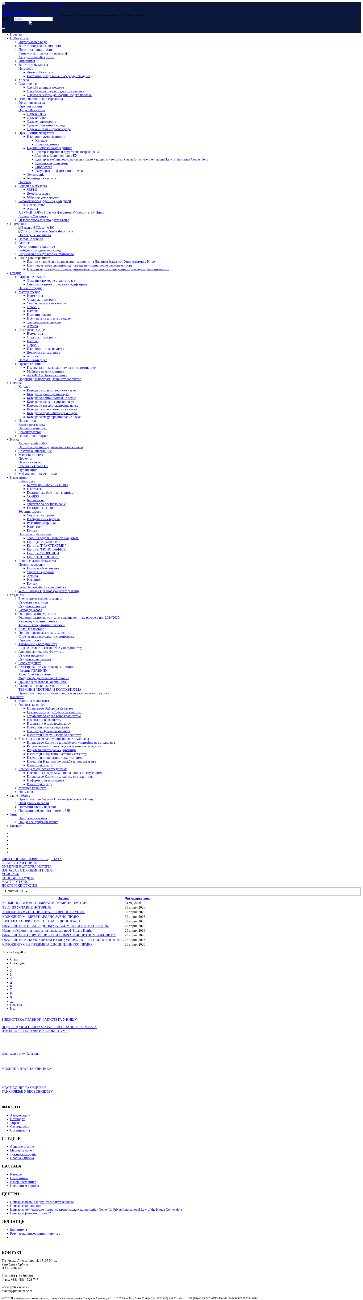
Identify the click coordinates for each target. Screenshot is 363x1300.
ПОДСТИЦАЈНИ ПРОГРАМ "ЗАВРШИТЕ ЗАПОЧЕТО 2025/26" (49, 1027)
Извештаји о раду (39, 765)
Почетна (16, 34)
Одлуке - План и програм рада (49, 129)
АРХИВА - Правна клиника (47, 375)
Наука (14, 439)
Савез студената (29, 663)
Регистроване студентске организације (46, 667)
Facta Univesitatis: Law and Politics (42, 587)
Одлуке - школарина (41, 121)
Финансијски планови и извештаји (43, 53)
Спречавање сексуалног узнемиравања (46, 254)
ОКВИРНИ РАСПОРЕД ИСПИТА (27, 866)
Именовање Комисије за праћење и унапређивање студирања (71, 742)
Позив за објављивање (43, 568)
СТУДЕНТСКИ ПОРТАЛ (20, 863)
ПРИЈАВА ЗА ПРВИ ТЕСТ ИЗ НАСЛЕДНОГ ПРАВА (41, 921)
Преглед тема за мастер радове (49, 318)
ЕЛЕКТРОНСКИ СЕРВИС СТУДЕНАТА (32, 859)
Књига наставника (31, 424)
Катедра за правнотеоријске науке (51, 390)
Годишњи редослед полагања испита (44, 632)
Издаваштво (19, 477)
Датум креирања (137, 898)
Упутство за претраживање (46, 504)
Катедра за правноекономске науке (52, 409)
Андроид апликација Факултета (41, 651)
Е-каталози (35, 489)
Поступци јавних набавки (37, 807)
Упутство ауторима (40, 515)
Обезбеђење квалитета (34, 235)
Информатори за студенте (45, 780)
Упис (13, 814)
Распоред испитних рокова (37, 621)
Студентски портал (32, 606)
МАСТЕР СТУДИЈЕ (16, 881)
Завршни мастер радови (44, 322)
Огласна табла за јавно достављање (43, 220)
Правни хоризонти (31, 564)
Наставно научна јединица (46, 136)
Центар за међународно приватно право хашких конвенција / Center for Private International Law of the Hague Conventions (121, 159)
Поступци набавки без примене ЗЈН (44, 810)
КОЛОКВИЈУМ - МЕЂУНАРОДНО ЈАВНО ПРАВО (40, 916)
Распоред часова (30, 610)
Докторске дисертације (43, 352)
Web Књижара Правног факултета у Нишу (48, 591)
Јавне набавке (20, 795)
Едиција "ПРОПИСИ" (43, 557)
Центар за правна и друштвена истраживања (67, 152)
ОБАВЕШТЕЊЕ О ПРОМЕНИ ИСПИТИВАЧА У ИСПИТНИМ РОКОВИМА (59, 935)
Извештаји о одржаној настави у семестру (57, 754)
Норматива (18, 224)
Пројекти (25, 458)
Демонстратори (29, 432)
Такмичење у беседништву (37, 644)
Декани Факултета (40, 72)
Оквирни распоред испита (37, 614)
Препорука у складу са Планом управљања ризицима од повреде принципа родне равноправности (98, 269)
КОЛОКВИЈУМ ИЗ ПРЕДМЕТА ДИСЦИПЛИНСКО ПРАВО (47, 944)
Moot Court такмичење (34, 674)
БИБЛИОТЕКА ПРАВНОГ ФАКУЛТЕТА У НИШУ (39, 1019)
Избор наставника (23, 1182)
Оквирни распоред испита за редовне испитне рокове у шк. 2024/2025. (69, 617)
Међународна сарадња (43, 197)
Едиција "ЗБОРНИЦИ (43, 553)
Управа (23, 80)
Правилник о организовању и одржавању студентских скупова (63, 693)
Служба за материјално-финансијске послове (59, 95)
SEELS (32, 189)
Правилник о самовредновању (49, 723)
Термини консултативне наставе (41, 625)
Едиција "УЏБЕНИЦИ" (44, 542)
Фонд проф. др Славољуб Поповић (43, 678)
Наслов (63, 898)
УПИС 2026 (10, 874)
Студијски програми (41, 299)
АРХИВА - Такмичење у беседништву (54, 648)
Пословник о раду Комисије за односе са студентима (65, 773)
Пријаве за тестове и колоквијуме (42, 682)
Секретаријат (27, 83)
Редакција (34, 579)
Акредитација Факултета (36, 57)
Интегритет (26, 61)
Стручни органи (30, 106)
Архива (32, 208)
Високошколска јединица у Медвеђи (44, 201)
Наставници (27, 420)
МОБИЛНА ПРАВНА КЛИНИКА (26, 1069)
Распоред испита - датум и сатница (43, 685)
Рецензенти (35, 526)
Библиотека (43, 167)
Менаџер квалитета (32, 788)
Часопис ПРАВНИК (32, 670)
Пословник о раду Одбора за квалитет (54, 712)
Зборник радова (29, 511)
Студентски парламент (34, 659)
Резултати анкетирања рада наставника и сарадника (64, 746)
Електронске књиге (41, 507)
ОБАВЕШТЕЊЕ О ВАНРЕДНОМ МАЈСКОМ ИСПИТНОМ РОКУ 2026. (55, 926)
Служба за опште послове (45, 87)
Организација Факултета (36, 133)
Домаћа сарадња (38, 193)
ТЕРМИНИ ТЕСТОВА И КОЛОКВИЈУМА (50, 689)
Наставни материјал (32, 360)
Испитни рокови (39, 314)
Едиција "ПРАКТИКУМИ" (46, 545)
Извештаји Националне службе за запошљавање (61, 761)
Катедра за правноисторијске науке (52, 413)
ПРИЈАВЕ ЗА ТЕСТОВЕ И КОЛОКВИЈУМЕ (35, 1031)
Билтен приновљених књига (47, 485)
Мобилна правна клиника (45, 371)
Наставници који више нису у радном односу (59, 76)
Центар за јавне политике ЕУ (56, 155)
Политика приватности (35, 49)
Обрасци (33, 307)
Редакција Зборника (41, 523)
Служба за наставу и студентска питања (55, 91)
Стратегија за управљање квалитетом (54, 716)
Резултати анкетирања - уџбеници (51, 750)
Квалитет (17, 697)
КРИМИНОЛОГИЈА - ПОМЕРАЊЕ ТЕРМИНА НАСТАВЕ (45, 903)
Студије (24, 242)
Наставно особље (30, 239)
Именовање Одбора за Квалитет (50, 708)
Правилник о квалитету (44, 720)
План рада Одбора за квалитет (48, 731)
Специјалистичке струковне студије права (57, 284)
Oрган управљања (31, 102)
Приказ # (12, 891)
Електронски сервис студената (40, 598)
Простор (24, 182)
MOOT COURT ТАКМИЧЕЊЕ (24, 1087)
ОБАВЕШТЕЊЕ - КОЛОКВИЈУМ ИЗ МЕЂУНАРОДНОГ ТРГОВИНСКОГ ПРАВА (63, 940)
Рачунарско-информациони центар (60, 170)
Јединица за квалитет (42, 178)
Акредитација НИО (32, 443)
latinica (22, 23)
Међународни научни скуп (37, 473)
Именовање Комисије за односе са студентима (60, 776)
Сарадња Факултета (32, 186)
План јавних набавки (33, 803)
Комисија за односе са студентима (42, 769)
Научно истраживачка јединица (49, 148)
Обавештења (36, 205)
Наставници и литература (45, 348)
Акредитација (20, 1115)
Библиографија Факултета (37, 560)
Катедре (41, 140)
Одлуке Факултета (31, 110)
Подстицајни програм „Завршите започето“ (49, 379)
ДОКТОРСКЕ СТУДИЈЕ (19, 885)
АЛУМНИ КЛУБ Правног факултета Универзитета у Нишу (61, 212)
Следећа (16, 1005)
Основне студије (30, 288)
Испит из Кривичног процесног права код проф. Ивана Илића (47, 930)
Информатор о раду (32, 42)
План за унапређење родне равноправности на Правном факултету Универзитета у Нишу (91, 261)
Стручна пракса (29, 640)
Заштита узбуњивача (33, 64)
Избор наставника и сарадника (40, 99)
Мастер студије (29, 292)
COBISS (33, 496)
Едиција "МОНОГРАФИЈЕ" (47, 549)
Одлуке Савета (37, 117)
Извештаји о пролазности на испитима (55, 757)
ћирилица (9, 23)
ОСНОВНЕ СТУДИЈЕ (18, 878)
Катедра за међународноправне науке (54, 417)
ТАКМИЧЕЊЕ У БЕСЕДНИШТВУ (27, 1091)
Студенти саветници (33, 602)
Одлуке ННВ (36, 114)
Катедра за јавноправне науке (48, 394)
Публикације (27, 470)
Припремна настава (32, 818)
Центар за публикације (51, 163)
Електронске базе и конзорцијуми (51, 492)
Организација (20, 1130)
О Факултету (19, 38)
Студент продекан (31, 655)
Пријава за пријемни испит (38, 822)
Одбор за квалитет (31, 704)
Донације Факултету (33, 216)
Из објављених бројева (43, 519)
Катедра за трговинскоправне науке (52, 405)
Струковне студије (31, 277)
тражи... (7, 19)
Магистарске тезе (30, 454)
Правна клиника (47, 144)
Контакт (33, 530)
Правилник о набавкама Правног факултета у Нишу (55, 799)
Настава (32, 311)
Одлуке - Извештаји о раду (46, 125)
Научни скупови (30, 462)
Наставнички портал (33, 436)
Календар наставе (31, 629)
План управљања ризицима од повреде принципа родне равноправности (79, 265)
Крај (13, 1008)
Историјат (25, 68)
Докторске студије (31, 330)
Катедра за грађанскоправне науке (51, 401)
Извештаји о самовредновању (48, 727)
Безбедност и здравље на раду (39, 250)
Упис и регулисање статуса (46, 303)
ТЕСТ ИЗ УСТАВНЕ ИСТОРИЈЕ (26, 907)
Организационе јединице (36, 246)
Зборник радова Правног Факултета (53, 538)
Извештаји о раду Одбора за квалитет (54, 735)
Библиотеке (35, 500)
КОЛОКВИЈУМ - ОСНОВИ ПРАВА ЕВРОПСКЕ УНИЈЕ (43, 912)
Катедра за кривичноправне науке (51, 398)
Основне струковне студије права (51, 280)
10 (11, 1001)
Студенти (17, 595)
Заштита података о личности (39, 46)
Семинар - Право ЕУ (33, 466)
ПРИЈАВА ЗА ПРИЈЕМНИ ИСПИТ (28, 870)
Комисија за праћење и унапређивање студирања (53, 738)
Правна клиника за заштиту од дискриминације (61, 367)
